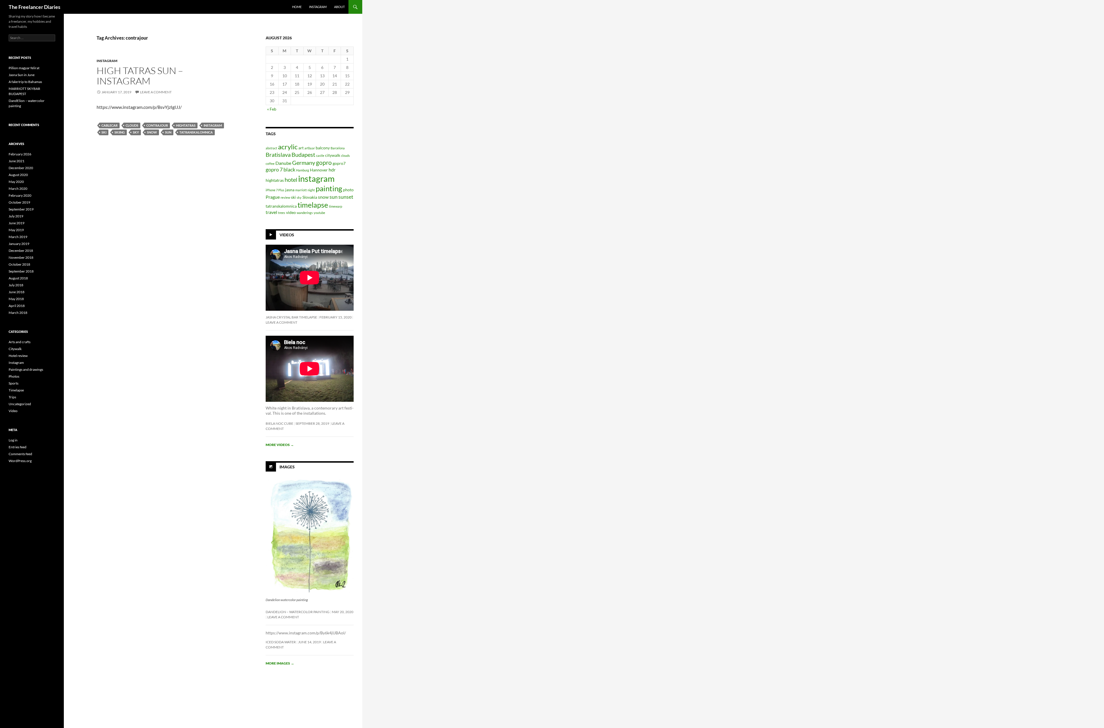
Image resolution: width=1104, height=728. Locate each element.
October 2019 (19, 202)
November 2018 (21, 257)
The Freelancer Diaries (34, 7)
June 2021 (16, 161)
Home (297, 7)
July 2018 (16, 285)
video (291, 212)
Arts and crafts (19, 342)
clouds (132, 125)
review (285, 197)
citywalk (332, 155)
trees (281, 213)
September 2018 (21, 271)
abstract (271, 148)
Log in (13, 440)
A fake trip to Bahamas (25, 82)
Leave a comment (156, 92)
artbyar (309, 148)
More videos (280, 445)
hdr (332, 169)
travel (271, 212)
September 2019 (21, 209)
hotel (291, 179)
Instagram (107, 61)
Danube (283, 163)
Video (13, 411)
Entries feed (17, 447)
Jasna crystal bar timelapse (291, 317)
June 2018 (16, 292)
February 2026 (20, 154)
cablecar (109, 125)
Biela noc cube (279, 423)
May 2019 (16, 230)
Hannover (319, 170)
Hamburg (302, 170)
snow (152, 132)
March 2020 (18, 188)
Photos (14, 376)
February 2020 (20, 195)
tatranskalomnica (196, 132)
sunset (345, 197)
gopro (324, 162)
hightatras (185, 125)
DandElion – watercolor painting (297, 612)
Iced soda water (281, 642)
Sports (13, 383)
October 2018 (19, 264)
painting (329, 188)
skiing (119, 132)
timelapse (313, 205)
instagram (318, 7)
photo (348, 190)
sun (168, 132)
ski (103, 132)
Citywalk (15, 349)
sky (136, 132)
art (301, 148)
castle (320, 155)
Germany (303, 162)
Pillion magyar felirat (24, 68)
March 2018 (18, 312)
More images (280, 663)
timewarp (335, 206)
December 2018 (21, 250)
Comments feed (20, 454)
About (339, 7)
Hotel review (18, 356)
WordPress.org (20, 461)
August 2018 (18, 278)
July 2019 (16, 216)
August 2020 (18, 175)
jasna (289, 190)
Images (287, 466)
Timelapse (16, 390)
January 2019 (19, 244)
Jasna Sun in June (21, 75)
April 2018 (17, 306)
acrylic (288, 147)
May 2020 (16, 181)
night (311, 190)
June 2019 (16, 223)
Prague (273, 197)
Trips (12, 397)
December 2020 (21, 168)
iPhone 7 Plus (275, 190)
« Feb (271, 109)
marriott (301, 190)
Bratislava (278, 154)
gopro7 (339, 163)
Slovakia (309, 197)
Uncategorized (20, 404)
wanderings (305, 213)
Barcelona (338, 148)
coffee (270, 163)
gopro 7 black (280, 169)
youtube (319, 213)
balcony (323, 148)
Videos (286, 234)
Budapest (303, 154)
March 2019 (18, 237)
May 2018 (16, 299)
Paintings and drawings (26, 369)
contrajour (157, 125)
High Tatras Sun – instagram (140, 76)
